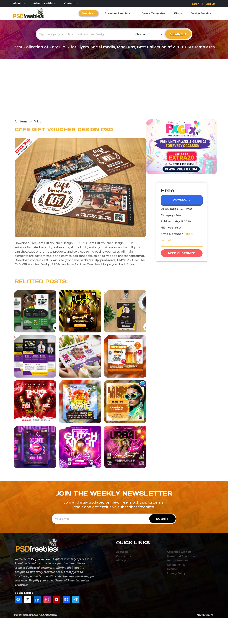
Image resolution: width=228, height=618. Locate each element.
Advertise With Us (44, 3)
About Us (19, 3)
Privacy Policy (176, 573)
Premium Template (118, 13)
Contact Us (71, 3)
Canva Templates (153, 13)
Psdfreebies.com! (41, 559)
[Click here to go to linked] (38, 599)
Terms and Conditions (181, 556)
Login (195, 3)
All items (21, 121)
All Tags (121, 560)
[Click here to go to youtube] (57, 599)
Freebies (87, 13)
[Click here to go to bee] (67, 599)
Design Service (201, 13)
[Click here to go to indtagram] (47, 599)
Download (182, 199)
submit (162, 518)
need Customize (181, 253)
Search (178, 34)
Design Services (177, 560)
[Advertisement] (114, 93)
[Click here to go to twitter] (28, 599)
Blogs (178, 13)
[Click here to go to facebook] (19, 599)
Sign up (210, 3)
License (172, 569)
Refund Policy (176, 564)
